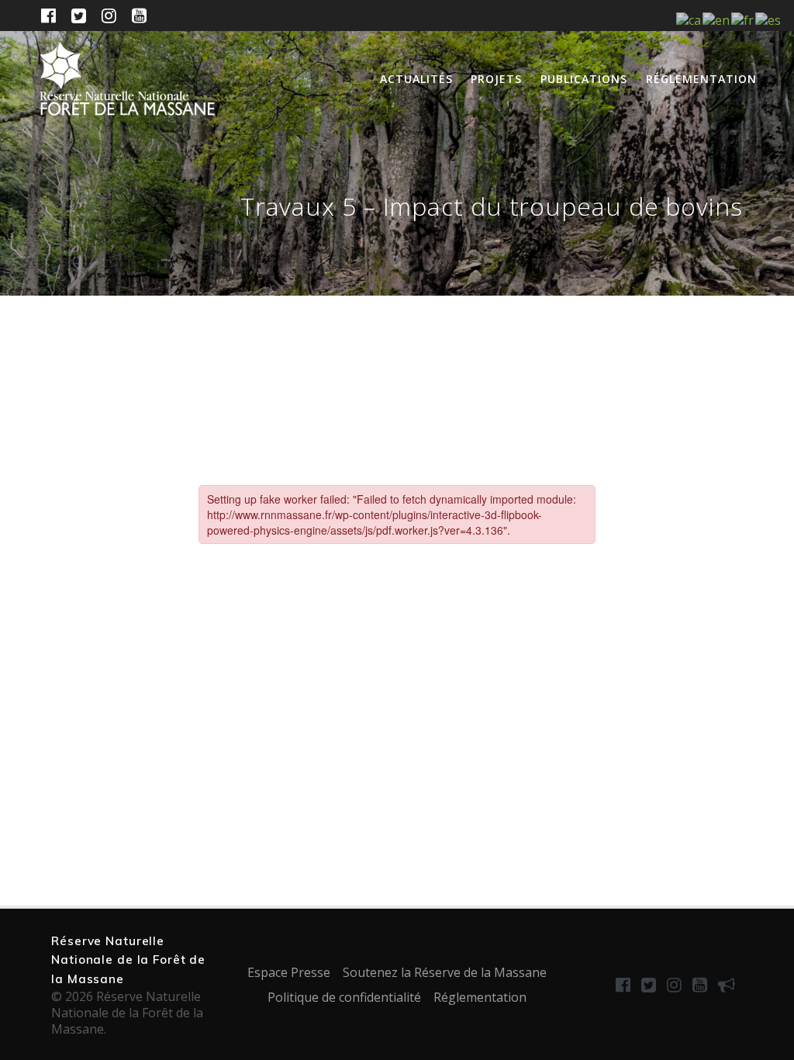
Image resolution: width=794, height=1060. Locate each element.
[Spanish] (768, 19)
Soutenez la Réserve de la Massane (445, 972)
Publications (583, 78)
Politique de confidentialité (344, 997)
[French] (743, 19)
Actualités (416, 78)
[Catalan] (689, 19)
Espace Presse (288, 972)
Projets (496, 78)
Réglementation (701, 78)
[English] (717, 19)
